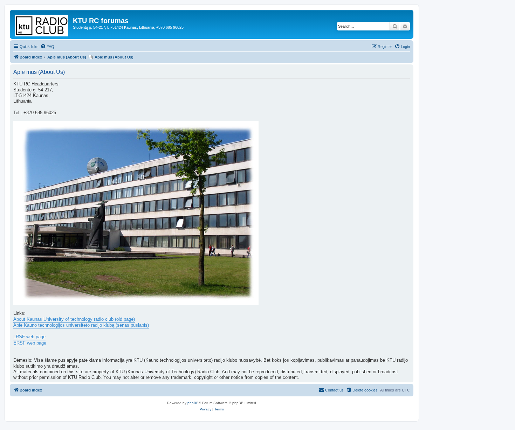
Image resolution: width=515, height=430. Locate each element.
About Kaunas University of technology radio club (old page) (74, 319)
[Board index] (42, 24)
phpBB (193, 403)
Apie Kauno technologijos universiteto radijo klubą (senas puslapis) (81, 325)
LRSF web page (29, 336)
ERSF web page (29, 343)
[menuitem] (47, 46)
